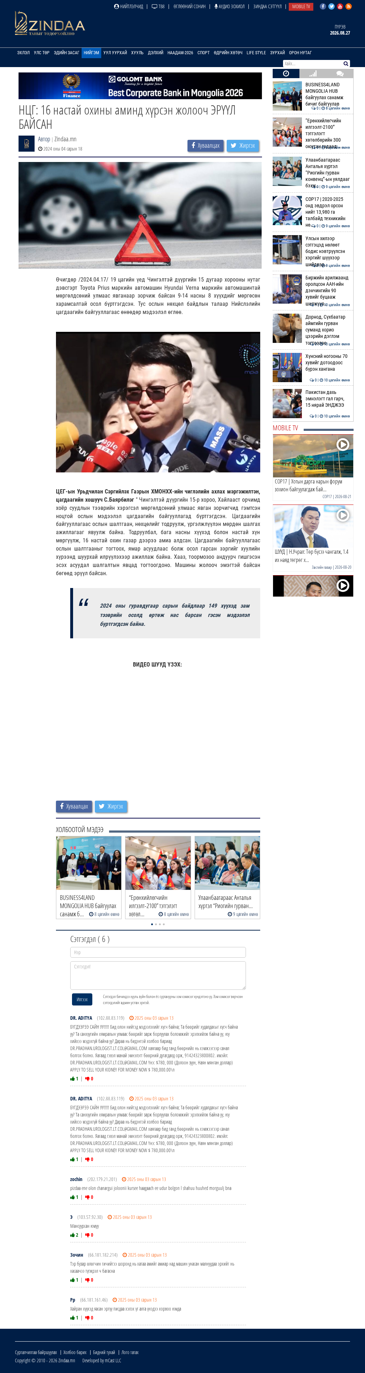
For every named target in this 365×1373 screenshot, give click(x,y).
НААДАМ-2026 (180, 52)
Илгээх (82, 999)
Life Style (256, 52)
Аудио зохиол (231, 6)
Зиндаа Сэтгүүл (267, 6)
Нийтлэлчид (131, 6)
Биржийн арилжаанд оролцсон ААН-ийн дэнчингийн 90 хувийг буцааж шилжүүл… (327, 291)
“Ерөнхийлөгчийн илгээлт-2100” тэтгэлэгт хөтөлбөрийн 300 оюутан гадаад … (327, 134)
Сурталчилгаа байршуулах (36, 1352)
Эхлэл (23, 52)
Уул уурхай (115, 52)
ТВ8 (161, 6)
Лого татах (130, 1352)
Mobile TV (301, 6)
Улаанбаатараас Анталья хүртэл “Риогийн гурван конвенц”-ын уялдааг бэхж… (327, 173)
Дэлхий (155, 52)
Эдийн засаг (66, 52)
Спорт (203, 52)
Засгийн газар (322, 567)
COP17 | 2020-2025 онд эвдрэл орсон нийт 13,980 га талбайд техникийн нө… (327, 212)
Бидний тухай (104, 1352)
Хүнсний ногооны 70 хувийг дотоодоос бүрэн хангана (327, 363)
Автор (44, 139)
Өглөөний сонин (190, 6)
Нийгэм (91, 52)
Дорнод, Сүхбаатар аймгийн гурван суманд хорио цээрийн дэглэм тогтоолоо (327, 330)
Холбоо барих (75, 1352)
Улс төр (42, 52)
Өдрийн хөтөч (228, 52)
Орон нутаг (300, 52)
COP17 (327, 496)
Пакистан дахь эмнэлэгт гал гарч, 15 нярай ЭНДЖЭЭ (327, 399)
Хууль (137, 52)
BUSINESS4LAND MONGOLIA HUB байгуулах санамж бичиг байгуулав (327, 94)
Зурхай (277, 52)
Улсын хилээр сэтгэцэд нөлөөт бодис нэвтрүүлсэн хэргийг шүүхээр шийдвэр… (327, 251)
